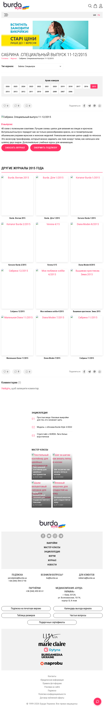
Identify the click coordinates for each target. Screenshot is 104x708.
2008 (55, 91)
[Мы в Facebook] (43, 536)
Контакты (52, 676)
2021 (47, 86)
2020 (55, 86)
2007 (62, 91)
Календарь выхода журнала (78, 608)
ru (99, 15)
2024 (23, 86)
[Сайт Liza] (52, 635)
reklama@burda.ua (86, 578)
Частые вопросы (78, 615)
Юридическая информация (52, 680)
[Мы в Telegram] (61, 536)
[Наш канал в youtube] (49, 536)
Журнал (14, 58)
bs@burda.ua (52, 578)
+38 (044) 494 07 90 (17, 581)
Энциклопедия (40, 412)
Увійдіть (5, 388)
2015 (94, 86)
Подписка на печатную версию (26, 608)
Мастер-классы (40, 449)
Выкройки (52, 543)
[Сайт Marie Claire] (52, 644)
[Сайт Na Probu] (52, 664)
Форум (52, 556)
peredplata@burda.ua (17, 578)
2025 (15, 86)
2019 (62, 86)
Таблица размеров (26, 615)
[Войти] (101, 6)
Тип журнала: (7, 66)
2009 (47, 91)
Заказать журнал (15, 147)
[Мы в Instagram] (55, 536)
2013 (15, 91)
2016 (86, 86)
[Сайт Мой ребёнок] (52, 649)
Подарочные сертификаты (52, 622)
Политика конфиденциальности (52, 694)
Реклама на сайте (52, 687)
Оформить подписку (45, 147)
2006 (70, 91)
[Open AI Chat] (97, 701)
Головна (4, 58)
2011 (31, 91)
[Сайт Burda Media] (52, 655)
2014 (7, 91)
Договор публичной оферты (52, 697)
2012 (23, 91)
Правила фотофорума (52, 683)
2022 (39, 86)
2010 (39, 91)
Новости (52, 564)
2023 (31, 86)
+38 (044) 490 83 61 (35, 591)
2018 (70, 86)
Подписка (52, 690)
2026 (7, 86)
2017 (78, 86)
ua (94, 15)
